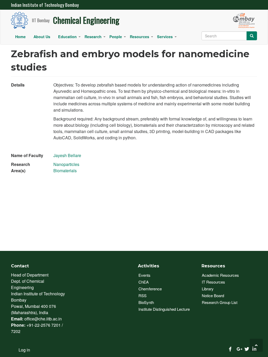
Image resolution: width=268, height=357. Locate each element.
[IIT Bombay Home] (21, 20)
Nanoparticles (66, 164)
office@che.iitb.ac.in (43, 319)
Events (144, 275)
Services (167, 38)
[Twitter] (245, 349)
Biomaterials (65, 171)
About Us (42, 36)
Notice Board (213, 295)
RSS (142, 295)
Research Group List (219, 302)
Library (208, 288)
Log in (24, 350)
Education (69, 38)
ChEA (143, 282)
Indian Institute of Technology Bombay (45, 4)
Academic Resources (220, 275)
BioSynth (146, 302)
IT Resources (213, 282)
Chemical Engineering (86, 20)
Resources (141, 38)
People (117, 38)
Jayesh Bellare (67, 155)
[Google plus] (237, 349)
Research (95, 38)
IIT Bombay (40, 20)
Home (20, 36)
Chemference (150, 288)
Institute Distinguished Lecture (164, 309)
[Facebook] (230, 349)
